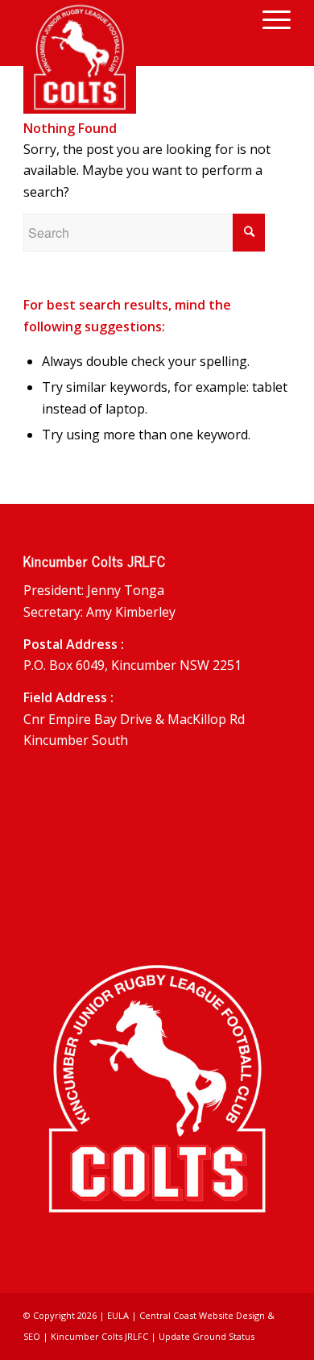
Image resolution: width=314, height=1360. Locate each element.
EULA (118, 1315)
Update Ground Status (206, 1336)
